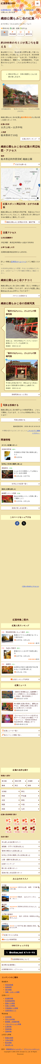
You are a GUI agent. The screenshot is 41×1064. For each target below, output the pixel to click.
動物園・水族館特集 (12, 1022)
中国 (22, 804)
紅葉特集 (8, 1026)
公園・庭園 (15, 28)
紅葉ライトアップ (8, 864)
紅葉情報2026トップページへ (12, 969)
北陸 (3, 800)
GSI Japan (24, 198)
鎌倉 (3, 785)
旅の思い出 (9, 1045)
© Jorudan (32, 198)
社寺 (23, 28)
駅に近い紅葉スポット (10, 868)
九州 (22, 809)
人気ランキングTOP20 (21, 679)
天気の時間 (9, 1040)
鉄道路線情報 (10, 1001)
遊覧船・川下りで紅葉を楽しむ (13, 846)
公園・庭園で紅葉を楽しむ (11, 859)
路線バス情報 (10, 1003)
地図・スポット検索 (12, 992)
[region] (20, 184)
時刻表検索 (9, 985)
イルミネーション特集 (13, 1024)
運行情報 (8, 990)
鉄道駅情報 (9, 998)
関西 (3, 804)
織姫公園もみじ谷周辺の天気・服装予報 (21, 222)
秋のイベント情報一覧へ (12, 735)
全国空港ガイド (10, 1010)
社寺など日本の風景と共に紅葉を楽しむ (16, 855)
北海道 (4, 791)
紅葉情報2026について (21, 959)
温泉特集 (8, 1031)
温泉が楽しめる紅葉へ (20, 508)
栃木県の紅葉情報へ (9, 965)
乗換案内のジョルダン (14, 1049)
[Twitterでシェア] (24, 523)
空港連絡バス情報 (11, 1008)
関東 (3, 796)
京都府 (30, 781)
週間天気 (29, 34)
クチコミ (20, 34)
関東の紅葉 (18, 10)
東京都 (4, 781)
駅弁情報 (8, 1043)
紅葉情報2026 (8, 3)
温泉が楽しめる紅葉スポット (12, 873)
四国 (3, 809)
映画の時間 (9, 1038)
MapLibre (16, 198)
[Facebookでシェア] (17, 523)
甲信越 (23, 796)
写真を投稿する (19, 420)
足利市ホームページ (18, 262)
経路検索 (8, 987)
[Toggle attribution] (37, 198)
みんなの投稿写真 (10, 939)
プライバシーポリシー (32, 1049)
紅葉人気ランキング (29, 139)
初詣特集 (8, 1029)
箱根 (29, 785)
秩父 (16, 785)
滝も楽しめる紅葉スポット (11, 842)
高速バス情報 (10, 1006)
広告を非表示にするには (30, 586)
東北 (22, 791)
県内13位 (6, 28)
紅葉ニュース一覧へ (11, 731)
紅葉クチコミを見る (11, 935)
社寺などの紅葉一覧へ (20, 484)
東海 (22, 800)
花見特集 (8, 1017)
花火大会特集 (10, 1019)
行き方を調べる (20, 164)
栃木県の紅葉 (29, 10)
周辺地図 (12, 34)
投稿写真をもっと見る (20, 394)
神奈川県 (18, 781)
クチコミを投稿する (20, 296)
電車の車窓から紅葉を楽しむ (12, 851)
